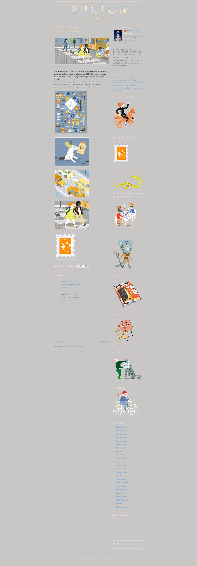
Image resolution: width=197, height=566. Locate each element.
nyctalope (132, 86)
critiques (116, 83)
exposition (139, 83)
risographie (138, 88)
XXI (118, 80)
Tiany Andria (120, 493)
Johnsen (119, 451)
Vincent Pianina (121, 497)
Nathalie (119, 476)
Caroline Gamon (121, 434)
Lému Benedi (120, 458)
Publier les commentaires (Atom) (73, 346)
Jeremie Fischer (121, 444)
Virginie (63, 281)
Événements (117, 90)
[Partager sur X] (83, 266)
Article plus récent (60, 342)
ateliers (133, 80)
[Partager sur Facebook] (86, 266)
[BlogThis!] (81, 266)
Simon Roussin (121, 486)
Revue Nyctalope (122, 483)
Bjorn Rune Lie (121, 427)
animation (127, 80)
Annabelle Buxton (133, 31)
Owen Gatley (120, 479)
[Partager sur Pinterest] (88, 266)
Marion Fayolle (121, 469)
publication (125, 88)
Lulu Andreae (121, 455)
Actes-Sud (116, 78)
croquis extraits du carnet (127, 82)
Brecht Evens (120, 430)
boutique (139, 80)
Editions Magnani (122, 437)
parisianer (140, 86)
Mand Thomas (121, 462)
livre (127, 86)
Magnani (135, 78)
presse (114, 88)
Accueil (81, 342)
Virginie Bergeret (122, 500)
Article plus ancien (103, 342)
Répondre (64, 287)
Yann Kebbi (120, 503)
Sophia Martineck (122, 490)
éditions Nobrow (121, 507)
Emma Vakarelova (122, 441)
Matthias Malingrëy (123, 472)
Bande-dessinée (126, 78)
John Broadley (121, 448)
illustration (118, 85)
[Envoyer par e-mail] (78, 266)
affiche (122, 80)
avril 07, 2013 (71, 281)
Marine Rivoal (121, 465)
